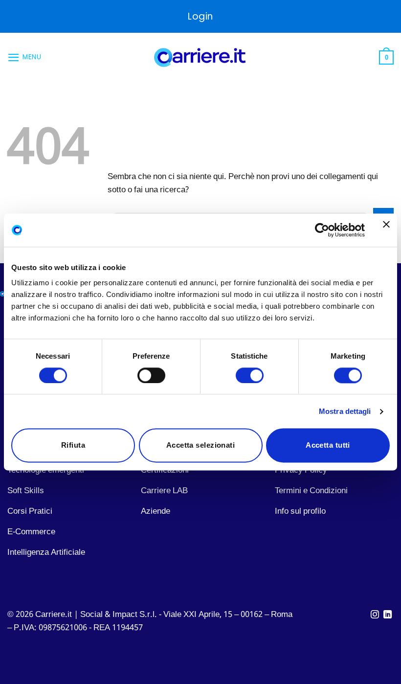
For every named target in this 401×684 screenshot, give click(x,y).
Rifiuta (73, 445)
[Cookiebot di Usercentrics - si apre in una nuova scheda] (322, 230)
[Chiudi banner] (386, 230)
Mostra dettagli (345, 411)
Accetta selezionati (200, 445)
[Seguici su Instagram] (375, 615)
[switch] (151, 375)
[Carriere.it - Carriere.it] (200, 57)
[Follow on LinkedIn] (387, 615)
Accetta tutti (328, 445)
